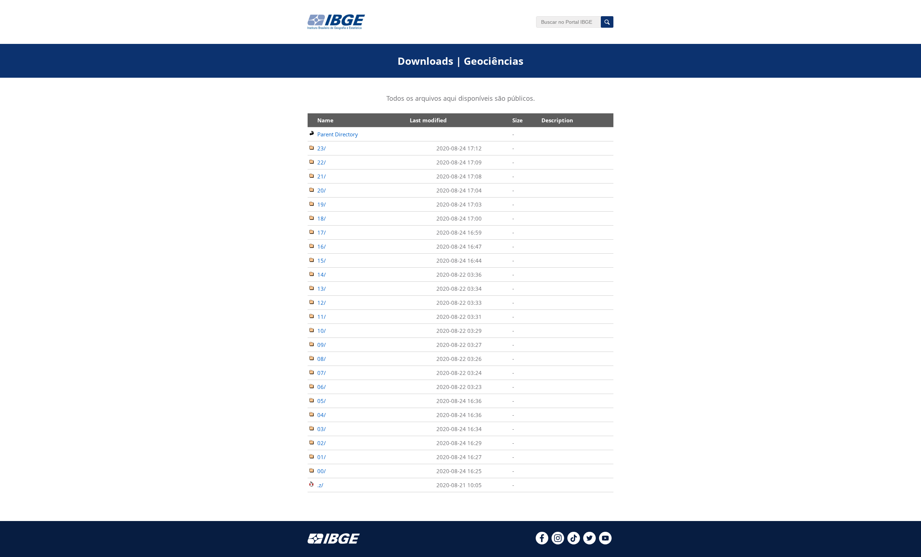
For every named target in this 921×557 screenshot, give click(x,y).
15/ (321, 260)
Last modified (428, 120)
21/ (321, 176)
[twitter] (589, 542)
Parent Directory (337, 134)
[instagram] (558, 542)
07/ (321, 372)
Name (325, 120)
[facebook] (542, 542)
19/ (321, 204)
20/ (321, 190)
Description (557, 120)
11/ (321, 316)
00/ (321, 471)
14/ (321, 274)
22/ (321, 162)
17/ (321, 232)
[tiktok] (573, 542)
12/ (321, 302)
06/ (321, 386)
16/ (321, 246)
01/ (321, 457)
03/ (321, 429)
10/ (321, 330)
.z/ (320, 485)
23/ (321, 148)
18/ (321, 218)
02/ (321, 443)
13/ (321, 288)
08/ (321, 358)
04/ (321, 414)
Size (517, 120)
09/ (321, 344)
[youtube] (605, 542)
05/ (321, 400)
